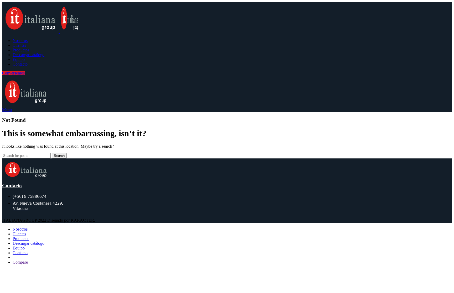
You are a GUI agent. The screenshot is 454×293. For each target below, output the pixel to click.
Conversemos (13, 73)
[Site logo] (31, 31)
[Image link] (25, 175)
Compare (20, 262)
